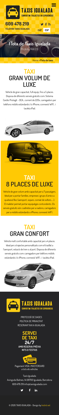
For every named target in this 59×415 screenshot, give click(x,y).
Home (35, 60)
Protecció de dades (31, 317)
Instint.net (46, 405)
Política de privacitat (31, 321)
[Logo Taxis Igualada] (29, 12)
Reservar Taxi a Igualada (31, 325)
